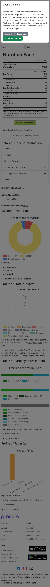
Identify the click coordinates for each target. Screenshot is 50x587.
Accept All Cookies (12, 38)
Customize (21, 34)
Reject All (8, 34)
